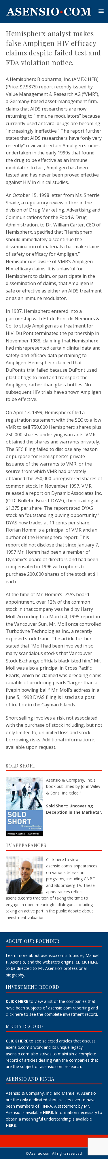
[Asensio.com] (49, 20)
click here (14, 1014)
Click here (55, 859)
